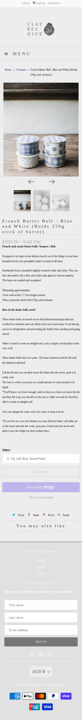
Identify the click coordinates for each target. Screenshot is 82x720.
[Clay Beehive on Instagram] (41, 655)
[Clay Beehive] (41, 29)
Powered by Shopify (54, 684)
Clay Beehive (33, 684)
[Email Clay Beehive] (50, 655)
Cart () (40, 3)
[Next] (51, 181)
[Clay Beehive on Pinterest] (32, 655)
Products (21, 69)
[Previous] (31, 181)
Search (41, 573)
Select (6, 450)
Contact (41, 567)
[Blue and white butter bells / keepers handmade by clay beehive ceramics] (41, 129)
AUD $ (38, 671)
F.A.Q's (41, 560)
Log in (25, 3)
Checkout (54, 3)
